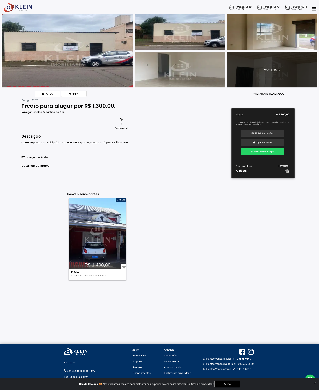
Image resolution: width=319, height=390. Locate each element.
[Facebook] (242, 352)
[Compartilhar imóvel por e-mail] (244, 171)
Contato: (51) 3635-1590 (80, 370)
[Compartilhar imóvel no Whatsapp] (237, 171)
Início (135, 349)
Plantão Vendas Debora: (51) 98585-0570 (229, 363)
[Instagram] (251, 352)
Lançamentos (171, 361)
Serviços (137, 367)
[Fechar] (315, 382)
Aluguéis (169, 349)
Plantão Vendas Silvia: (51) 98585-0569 (228, 358)
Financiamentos (141, 373)
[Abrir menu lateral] (314, 8)
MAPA (74, 93)
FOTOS (48, 93)
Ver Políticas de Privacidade (198, 384)
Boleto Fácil (139, 355)
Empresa (137, 361)
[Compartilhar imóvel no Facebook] (240, 171)
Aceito (227, 384)
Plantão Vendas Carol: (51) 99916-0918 (228, 369)
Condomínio (171, 355)
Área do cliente (172, 367)
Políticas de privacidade (177, 373)
